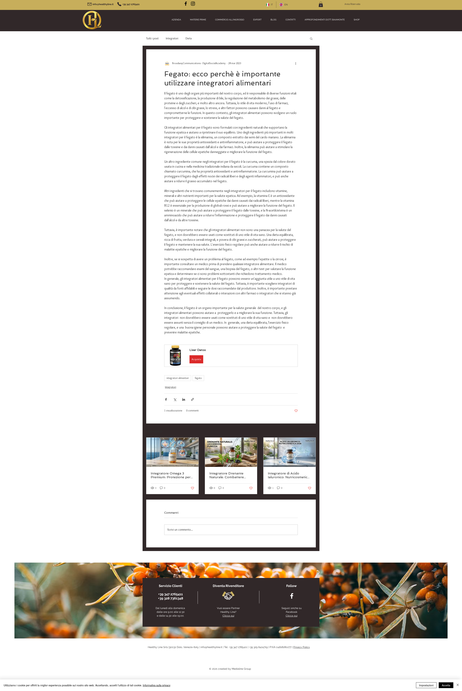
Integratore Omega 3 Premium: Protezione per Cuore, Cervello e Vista (171, 475)
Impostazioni (426, 685)
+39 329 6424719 (258, 647)
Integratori (172, 38)
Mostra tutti (309, 430)
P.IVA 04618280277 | (281, 647)
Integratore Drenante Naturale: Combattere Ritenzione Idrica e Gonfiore (226, 475)
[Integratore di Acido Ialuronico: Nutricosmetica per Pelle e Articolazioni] (289, 452)
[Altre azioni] (295, 63)
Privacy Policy (301, 647)
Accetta (446, 685)
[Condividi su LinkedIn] (183, 399)
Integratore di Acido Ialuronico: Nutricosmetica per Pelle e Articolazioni (288, 475)
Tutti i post (152, 38)
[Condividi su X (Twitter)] (174, 399)
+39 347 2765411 (238, 647)
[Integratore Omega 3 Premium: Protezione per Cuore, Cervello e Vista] (172, 452)
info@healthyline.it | (212, 647)
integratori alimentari (178, 378)
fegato (198, 378)
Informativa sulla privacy (156, 685)
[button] (321, 4)
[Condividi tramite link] (192, 399)
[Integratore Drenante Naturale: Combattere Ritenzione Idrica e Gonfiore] (231, 452)
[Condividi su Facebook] (166, 399)
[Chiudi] (458, 685)
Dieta (189, 38)
